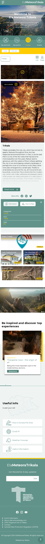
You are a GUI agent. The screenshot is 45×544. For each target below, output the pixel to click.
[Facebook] (17, 512)
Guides (28, 45)
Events (39, 45)
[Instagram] (21, 512)
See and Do (17, 45)
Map (42, 60)
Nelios (27, 540)
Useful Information (20, 449)
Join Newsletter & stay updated (22, 472)
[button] (5, 385)
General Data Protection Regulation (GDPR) (21, 527)
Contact (7, 525)
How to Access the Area (22, 423)
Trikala (4, 59)
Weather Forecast (20, 440)
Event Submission (11, 518)
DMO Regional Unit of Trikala (15, 523)
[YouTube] (26, 512)
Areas (5, 51)
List (37, 60)
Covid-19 (15, 431)
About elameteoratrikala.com (15, 520)
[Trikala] (22, 72)
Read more (13, 371)
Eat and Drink (5, 45)
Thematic (14, 51)
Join (35, 479)
